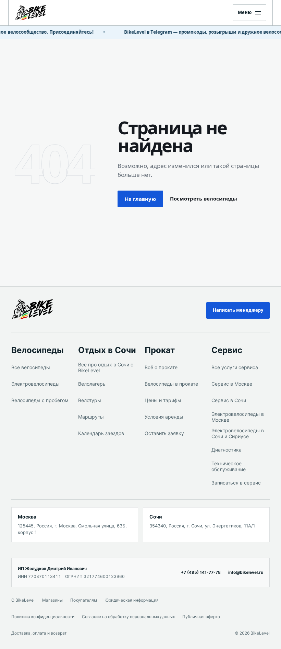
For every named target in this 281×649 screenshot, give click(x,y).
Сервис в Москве (231, 384)
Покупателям (83, 600)
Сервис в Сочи (228, 400)
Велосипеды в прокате (171, 384)
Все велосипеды (30, 367)
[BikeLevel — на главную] (37, 12)
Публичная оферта (201, 616)
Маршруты (91, 417)
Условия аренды (164, 417)
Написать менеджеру (238, 310)
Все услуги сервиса (234, 367)
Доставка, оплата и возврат (38, 633)
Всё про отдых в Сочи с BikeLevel (105, 368)
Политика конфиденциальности (42, 616)
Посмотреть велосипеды (203, 198)
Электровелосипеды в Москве (237, 417)
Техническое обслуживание (228, 466)
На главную (140, 198)
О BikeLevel (23, 600)
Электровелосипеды (35, 384)
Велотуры (89, 400)
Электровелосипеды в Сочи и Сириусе (237, 434)
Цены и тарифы (163, 400)
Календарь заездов (101, 433)
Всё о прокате (161, 367)
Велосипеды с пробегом (40, 400)
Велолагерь (92, 384)
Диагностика (226, 450)
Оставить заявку (164, 433)
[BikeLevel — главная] (37, 309)
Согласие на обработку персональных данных (128, 616)
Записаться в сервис (236, 483)
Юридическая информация (132, 600)
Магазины (52, 600)
